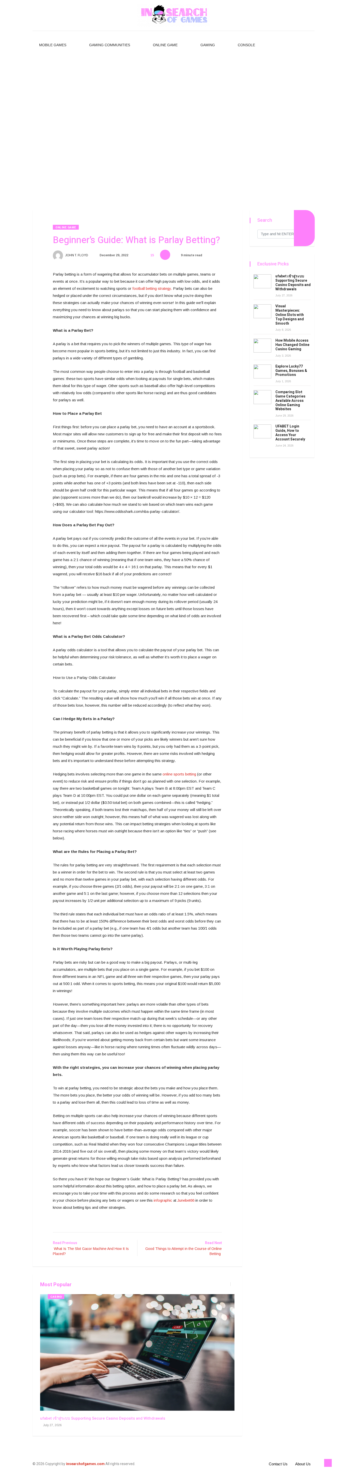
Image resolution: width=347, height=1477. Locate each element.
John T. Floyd (76, 255)
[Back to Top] (328, 1463)
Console (246, 45)
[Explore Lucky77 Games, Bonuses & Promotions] (262, 371)
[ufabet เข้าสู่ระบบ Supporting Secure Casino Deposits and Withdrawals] (262, 281)
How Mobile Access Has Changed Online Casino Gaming (292, 345)
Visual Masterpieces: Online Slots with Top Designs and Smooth (289, 315)
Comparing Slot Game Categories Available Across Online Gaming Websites (290, 400)
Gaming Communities (109, 45)
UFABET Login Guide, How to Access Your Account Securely (290, 433)
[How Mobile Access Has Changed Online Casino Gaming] (262, 346)
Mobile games (52, 45)
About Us (303, 1464)
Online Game (165, 45)
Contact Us (278, 1464)
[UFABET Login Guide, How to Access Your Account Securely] (262, 431)
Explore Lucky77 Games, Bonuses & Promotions (291, 371)
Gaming (207, 45)
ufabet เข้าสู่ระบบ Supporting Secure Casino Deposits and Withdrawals (102, 1418)
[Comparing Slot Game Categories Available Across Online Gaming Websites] (262, 397)
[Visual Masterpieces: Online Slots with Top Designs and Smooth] (262, 311)
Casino (56, 1297)
